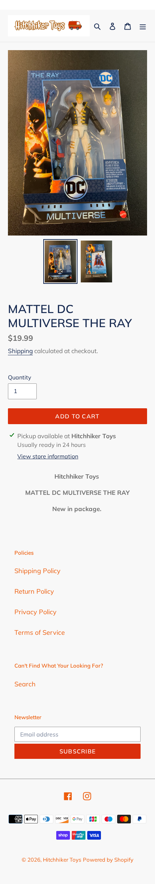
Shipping (20, 351)
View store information (47, 456)
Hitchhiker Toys (62, 859)
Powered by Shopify (108, 859)
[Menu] (142, 25)
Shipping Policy (37, 571)
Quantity (19, 377)
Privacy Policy (35, 612)
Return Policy (34, 591)
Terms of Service (39, 632)
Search (25, 684)
